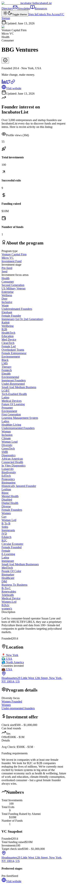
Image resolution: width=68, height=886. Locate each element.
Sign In (32, 14)
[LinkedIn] (4, 83)
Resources (41, 8)
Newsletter (23, 8)
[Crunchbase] (13, 83)
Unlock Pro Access (48, 14)
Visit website (13, 88)
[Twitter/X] (8, 83)
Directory (7, 8)
